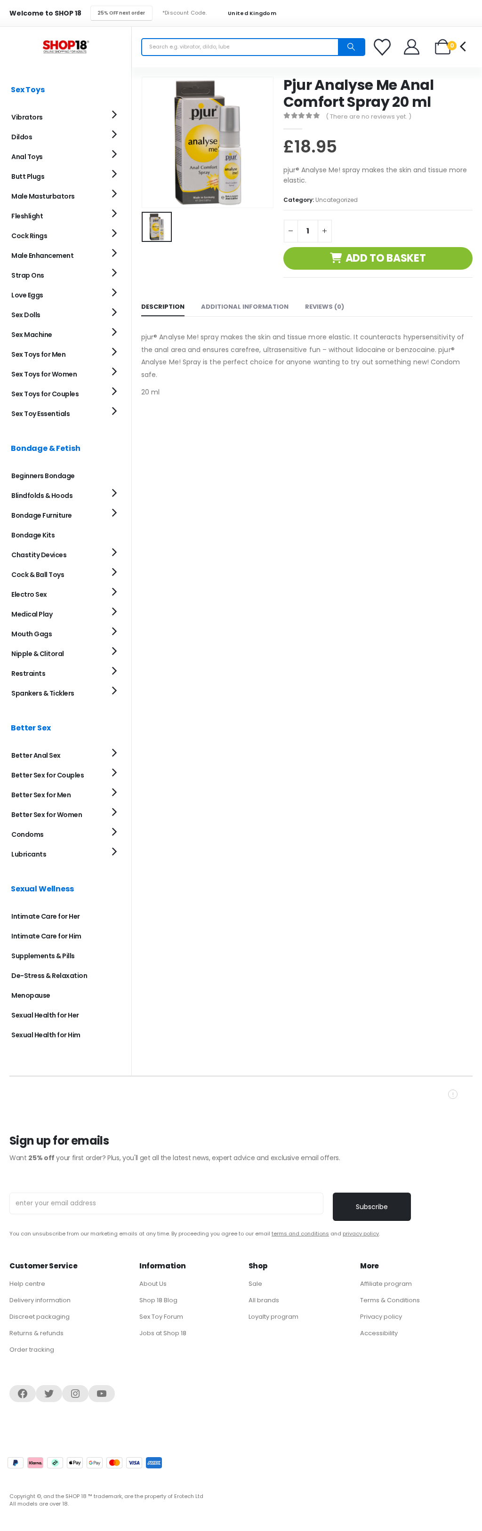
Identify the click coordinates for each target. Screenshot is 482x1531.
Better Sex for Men (41, 795)
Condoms (27, 834)
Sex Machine (31, 334)
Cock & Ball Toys (37, 574)
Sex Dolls (25, 315)
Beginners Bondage (43, 476)
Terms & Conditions (390, 1300)
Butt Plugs (27, 176)
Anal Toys (27, 156)
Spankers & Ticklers (42, 693)
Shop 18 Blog (158, 1300)
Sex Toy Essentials (40, 413)
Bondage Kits (33, 535)
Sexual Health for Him (45, 1035)
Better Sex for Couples (47, 775)
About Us (153, 1283)
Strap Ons (27, 275)
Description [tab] (163, 306)
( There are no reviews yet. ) (368, 116)
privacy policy (361, 1233)
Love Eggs (27, 295)
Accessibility (379, 1333)
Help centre (27, 1283)
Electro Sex (29, 594)
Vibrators (27, 117)
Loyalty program (273, 1316)
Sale (255, 1283)
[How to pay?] (84, 1463)
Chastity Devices (38, 555)
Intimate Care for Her (45, 916)
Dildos (21, 137)
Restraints (28, 673)
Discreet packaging (39, 1316)
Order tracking (31, 1349)
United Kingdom (251, 13)
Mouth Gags (31, 634)
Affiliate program (386, 1283)
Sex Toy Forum (161, 1316)
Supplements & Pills (43, 956)
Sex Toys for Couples (45, 394)
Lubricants (28, 854)
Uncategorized (336, 200)
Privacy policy (381, 1316)
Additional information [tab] (245, 306)
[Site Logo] (65, 47)
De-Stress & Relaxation (49, 975)
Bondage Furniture (41, 515)
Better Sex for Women (46, 814)
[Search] (351, 47)
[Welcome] (412, 47)
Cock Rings (29, 235)
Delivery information (40, 1300)
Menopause (30, 995)
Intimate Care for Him (46, 936)
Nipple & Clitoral (37, 653)
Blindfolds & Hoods (41, 495)
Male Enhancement (42, 255)
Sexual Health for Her (45, 1015)
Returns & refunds (36, 1333)
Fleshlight (27, 216)
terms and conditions (300, 1233)
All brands (264, 1300)
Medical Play (31, 614)
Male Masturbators (43, 196)
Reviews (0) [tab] (324, 306)
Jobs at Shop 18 (162, 1333)
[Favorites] (383, 47)
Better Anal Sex (36, 755)
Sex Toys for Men (38, 354)
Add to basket (385, 258)
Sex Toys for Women (44, 374)
